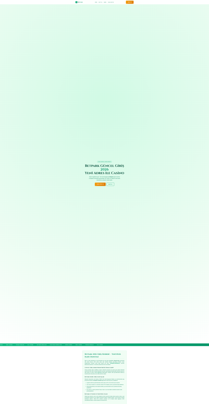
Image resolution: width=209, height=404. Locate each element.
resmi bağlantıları (98, 372)
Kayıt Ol (100, 2)
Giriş (96, 2)
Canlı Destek (111, 2)
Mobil (105, 2)
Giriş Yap (130, 2)
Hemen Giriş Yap (100, 184)
